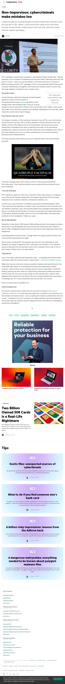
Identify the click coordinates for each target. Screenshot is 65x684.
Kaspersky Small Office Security (11, 611)
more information (29, 681)
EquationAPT (35, 315)
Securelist (5, 670)
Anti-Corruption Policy (40, 660)
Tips (33, 458)
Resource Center (25, 666)
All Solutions (6, 603)
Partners (16, 666)
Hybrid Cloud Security (9, 652)
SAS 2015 (52, 315)
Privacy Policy (32, 660)
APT (4, 7)
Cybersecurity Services (9, 645)
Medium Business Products (11, 620)
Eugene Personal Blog (13, 670)
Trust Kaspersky (40, 666)
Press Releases (33, 666)
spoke (23, 102)
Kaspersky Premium (8, 600)
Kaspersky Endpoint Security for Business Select (15, 629)
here (27, 283)
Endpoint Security (8, 650)
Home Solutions (7, 591)
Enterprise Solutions (9, 638)
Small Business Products (10, 607)
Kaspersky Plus (7, 598)
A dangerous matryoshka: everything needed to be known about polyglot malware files (32, 561)
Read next (6, 403)
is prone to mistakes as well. (51, 260)
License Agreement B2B (9, 662)
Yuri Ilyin (7, 36)
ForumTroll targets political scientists (13, 388)
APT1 (16, 315)
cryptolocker (24, 315)
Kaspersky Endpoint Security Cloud (12, 613)
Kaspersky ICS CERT (30, 670)
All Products (6, 616)
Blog (20, 666)
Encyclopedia (21, 670)
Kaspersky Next (7, 624)
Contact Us (5, 666)
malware (44, 315)
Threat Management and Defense (12, 647)
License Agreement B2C (52, 660)
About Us (11, 666)
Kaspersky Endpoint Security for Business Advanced (16, 631)
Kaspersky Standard (8, 595)
